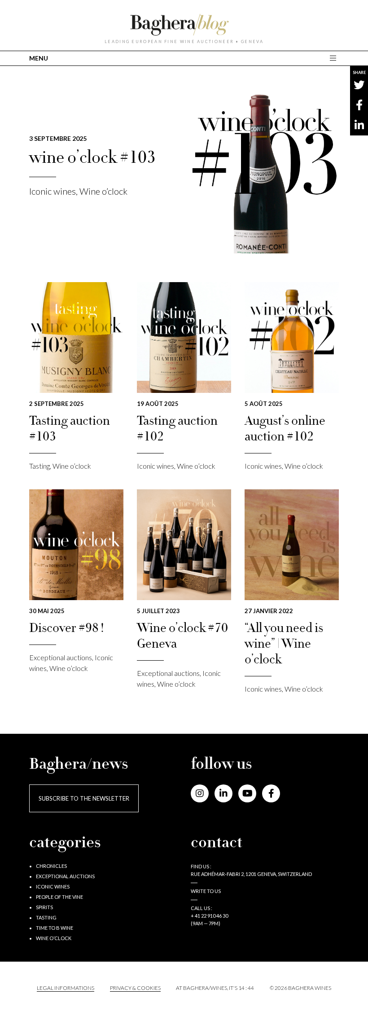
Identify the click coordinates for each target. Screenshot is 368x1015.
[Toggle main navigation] (334, 58)
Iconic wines (52, 191)
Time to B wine (54, 928)
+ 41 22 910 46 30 (209, 916)
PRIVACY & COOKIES (135, 988)
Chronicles (51, 866)
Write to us (206, 891)
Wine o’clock (103, 191)
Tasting (39, 466)
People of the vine (59, 897)
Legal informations (65, 988)
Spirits (44, 907)
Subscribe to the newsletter (84, 798)
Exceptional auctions (60, 657)
